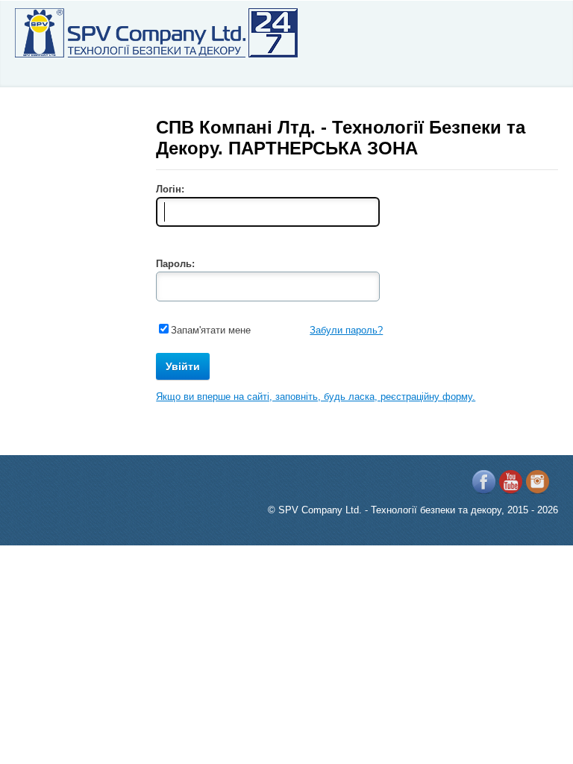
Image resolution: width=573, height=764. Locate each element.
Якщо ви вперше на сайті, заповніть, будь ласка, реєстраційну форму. (315, 396)
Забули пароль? (346, 330)
